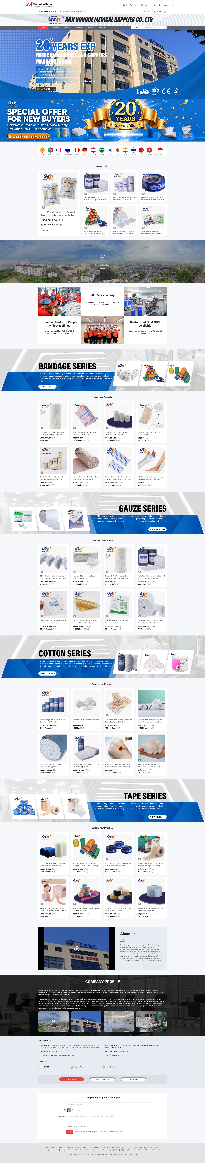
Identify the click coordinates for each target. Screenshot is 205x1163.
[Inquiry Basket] (155, 5)
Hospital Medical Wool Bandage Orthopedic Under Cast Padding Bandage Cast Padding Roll (123, 232)
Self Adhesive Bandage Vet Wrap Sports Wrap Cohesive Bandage (94, 232)
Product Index (139, 1147)
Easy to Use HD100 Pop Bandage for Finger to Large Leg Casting (85, 433)
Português (64, 1150)
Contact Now (47, 230)
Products (56, 28)
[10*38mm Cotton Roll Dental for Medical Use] (86, 703)
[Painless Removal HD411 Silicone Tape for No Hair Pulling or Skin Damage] (151, 847)
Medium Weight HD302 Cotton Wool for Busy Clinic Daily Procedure (53, 721)
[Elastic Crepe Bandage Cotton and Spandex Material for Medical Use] (53, 460)
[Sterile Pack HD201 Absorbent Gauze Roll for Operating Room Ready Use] (151, 559)
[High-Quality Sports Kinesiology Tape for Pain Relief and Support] (86, 891)
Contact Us (101, 28)
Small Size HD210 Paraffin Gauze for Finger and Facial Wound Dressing (85, 622)
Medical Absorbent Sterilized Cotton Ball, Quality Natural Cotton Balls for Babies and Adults (151, 765)
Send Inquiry (147, 11)
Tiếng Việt (148, 1150)
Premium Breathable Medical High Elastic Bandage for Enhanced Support (86, 478)
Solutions (78, 28)
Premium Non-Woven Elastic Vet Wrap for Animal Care (150, 433)
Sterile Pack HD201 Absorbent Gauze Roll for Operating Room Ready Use (151, 577)
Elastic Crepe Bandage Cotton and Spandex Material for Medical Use (51, 478)
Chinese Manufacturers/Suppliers (77, 1147)
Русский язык (80, 1150)
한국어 (116, 1150)
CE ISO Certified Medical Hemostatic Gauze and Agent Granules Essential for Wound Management (53, 577)
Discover (90, 28)
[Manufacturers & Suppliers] (39, 4)
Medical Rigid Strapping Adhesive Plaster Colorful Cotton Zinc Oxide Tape (152, 198)
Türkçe (141, 1150)
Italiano (88, 1150)
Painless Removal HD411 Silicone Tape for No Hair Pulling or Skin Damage (150, 864)
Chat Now (161, 11)
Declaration (124, 1154)
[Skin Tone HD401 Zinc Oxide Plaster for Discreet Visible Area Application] (118, 847)
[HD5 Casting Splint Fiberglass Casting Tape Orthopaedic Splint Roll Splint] (151, 460)
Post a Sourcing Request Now (112, 1132)
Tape (70, 1045)
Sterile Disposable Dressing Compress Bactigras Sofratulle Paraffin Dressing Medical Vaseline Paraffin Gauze (152, 232)
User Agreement (114, 1154)
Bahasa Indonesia (158, 1150)
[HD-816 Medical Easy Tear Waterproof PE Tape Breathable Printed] (151, 891)
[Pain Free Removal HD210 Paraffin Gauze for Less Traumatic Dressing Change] (118, 604)
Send (69, 1132)
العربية (110, 1150)
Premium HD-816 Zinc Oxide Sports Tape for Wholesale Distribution (118, 909)
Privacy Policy (134, 1154)
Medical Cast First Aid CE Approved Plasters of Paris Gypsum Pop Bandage (124, 198)
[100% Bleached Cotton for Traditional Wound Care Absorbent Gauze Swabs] (151, 703)
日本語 (122, 1150)
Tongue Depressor (76, 1047)
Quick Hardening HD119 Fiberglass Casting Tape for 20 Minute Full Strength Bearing (86, 864)
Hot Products (50, 1147)
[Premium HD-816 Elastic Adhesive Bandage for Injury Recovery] (118, 415)
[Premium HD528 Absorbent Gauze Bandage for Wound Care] (86, 559)
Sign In (125, 5)
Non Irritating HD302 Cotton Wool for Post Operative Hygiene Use (52, 765)
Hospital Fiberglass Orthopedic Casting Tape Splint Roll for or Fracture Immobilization (59, 213)
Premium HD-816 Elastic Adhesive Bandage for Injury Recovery (116, 433)
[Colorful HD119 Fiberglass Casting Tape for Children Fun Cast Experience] (53, 847)
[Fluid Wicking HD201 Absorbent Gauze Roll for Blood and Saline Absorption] (151, 604)
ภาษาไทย (134, 1150)
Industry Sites (116, 1147)
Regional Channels (127, 1147)
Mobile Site (149, 1147)
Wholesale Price (105, 1147)
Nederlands (103, 1150)
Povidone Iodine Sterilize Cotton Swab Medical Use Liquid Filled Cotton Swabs (118, 765)
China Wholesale (94, 1147)
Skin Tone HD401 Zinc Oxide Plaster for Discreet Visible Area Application (118, 864)
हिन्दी (128, 1150)
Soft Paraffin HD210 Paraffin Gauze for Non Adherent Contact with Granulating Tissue (53, 622)
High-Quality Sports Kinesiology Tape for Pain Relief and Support (86, 909)
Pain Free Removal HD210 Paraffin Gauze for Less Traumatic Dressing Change (116, 622)
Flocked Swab (56, 1045)
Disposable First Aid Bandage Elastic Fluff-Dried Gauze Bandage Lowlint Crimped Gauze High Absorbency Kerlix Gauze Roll (53, 433)
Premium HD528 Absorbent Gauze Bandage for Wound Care (84, 577)
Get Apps (163, 5)
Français (71, 1150)
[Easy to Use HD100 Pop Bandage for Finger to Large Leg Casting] (86, 415)
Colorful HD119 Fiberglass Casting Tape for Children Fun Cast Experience (53, 864)
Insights (156, 1147)
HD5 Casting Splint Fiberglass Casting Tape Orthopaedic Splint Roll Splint (150, 478)
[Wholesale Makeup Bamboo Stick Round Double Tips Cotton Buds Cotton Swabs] (118, 703)
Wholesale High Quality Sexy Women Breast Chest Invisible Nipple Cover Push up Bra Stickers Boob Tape (53, 909)
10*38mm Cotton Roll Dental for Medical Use (86, 721)
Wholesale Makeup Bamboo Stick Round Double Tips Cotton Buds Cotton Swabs (118, 721)
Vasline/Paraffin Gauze (91, 1047)
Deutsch (95, 1150)
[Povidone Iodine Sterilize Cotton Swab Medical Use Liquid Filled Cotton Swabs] (118, 748)
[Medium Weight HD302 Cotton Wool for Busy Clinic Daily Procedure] (53, 703)
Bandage (65, 1045)
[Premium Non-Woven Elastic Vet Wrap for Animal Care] (151, 415)
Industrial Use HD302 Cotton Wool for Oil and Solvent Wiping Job (86, 765)
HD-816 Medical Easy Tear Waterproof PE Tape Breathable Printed (151, 909)
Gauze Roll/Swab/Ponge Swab (83, 1045)
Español (56, 1150)
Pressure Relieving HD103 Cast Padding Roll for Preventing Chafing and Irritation (118, 478)
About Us (67, 28)
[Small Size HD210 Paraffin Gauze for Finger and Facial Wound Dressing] (86, 604)
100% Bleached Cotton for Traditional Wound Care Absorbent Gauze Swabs (150, 721)
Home (43, 28)
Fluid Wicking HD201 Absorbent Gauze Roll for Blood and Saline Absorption (150, 622)
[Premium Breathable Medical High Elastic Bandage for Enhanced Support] (86, 460)
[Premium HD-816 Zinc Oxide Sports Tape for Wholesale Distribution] (118, 891)
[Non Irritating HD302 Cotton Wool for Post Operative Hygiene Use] (53, 748)
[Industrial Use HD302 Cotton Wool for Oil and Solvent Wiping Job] (86, 748)
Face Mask (65, 1047)
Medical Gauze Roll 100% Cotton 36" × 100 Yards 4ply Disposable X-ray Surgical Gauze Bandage (95, 198)
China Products (60, 1147)
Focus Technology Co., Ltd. (88, 1154)
